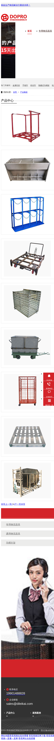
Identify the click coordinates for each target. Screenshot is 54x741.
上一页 (8, 504)
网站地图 (5, 736)
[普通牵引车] (27, 258)
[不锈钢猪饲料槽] (27, 170)
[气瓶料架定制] (27, 214)
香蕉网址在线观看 (26, 738)
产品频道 (24, 92)
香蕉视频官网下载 (37, 736)
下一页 (18, 504)
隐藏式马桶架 (43, 85)
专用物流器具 (45, 31)
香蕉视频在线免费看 (18, 736)
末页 (23, 504)
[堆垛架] (27, 125)
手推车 (25, 85)
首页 (29, 31)
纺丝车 (33, 85)
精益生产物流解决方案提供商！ (15, 5)
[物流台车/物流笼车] (27, 392)
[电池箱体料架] (27, 480)
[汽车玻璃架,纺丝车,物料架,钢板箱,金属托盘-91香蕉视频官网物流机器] (14, 19)
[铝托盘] (27, 436)
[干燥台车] (27, 347)
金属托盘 (16, 85)
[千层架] (27, 303)
